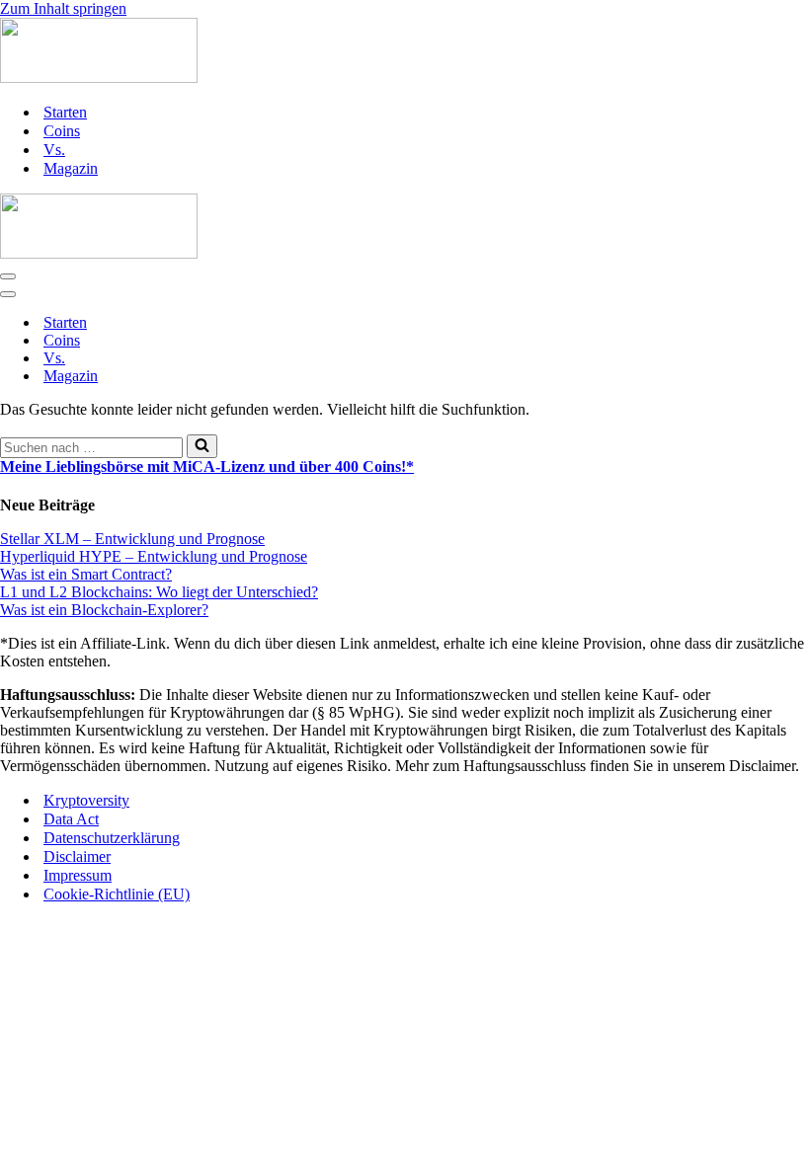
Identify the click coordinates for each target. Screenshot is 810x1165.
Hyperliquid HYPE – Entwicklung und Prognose (153, 556)
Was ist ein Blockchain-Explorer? (104, 609)
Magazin (70, 168)
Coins (61, 130)
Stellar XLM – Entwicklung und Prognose (132, 538)
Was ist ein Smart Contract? (86, 574)
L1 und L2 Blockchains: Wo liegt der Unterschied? (159, 591)
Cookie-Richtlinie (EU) (116, 894)
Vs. (54, 149)
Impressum (77, 875)
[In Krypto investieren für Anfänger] (405, 52)
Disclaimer (77, 856)
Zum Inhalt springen (63, 8)
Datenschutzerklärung (111, 837)
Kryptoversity (86, 800)
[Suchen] (202, 446)
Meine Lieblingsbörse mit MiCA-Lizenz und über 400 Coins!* (207, 466)
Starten (65, 112)
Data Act (71, 819)
